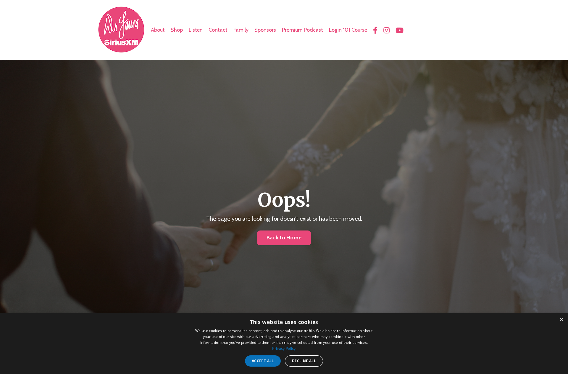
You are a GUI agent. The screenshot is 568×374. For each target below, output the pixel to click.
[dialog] (284, 343)
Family (240, 30)
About (158, 30)
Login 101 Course (348, 30)
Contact (218, 30)
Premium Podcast (302, 30)
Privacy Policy (284, 348)
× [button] (561, 319)
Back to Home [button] (284, 237)
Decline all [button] (304, 360)
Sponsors (265, 30)
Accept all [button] (263, 360)
